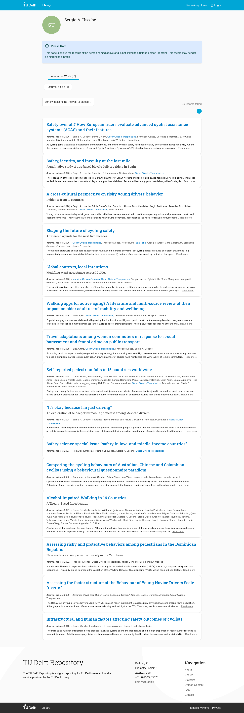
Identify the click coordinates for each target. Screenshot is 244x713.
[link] (122, 136)
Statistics (190, 680)
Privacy (216, 707)
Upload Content (194, 685)
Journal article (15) (59, 86)
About (188, 670)
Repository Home (196, 5)
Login (215, 5)
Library (46, 5)
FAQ (187, 689)
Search (189, 675)
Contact (189, 694)
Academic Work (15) (63, 76)
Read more (184, 148)
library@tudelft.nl (145, 682)
